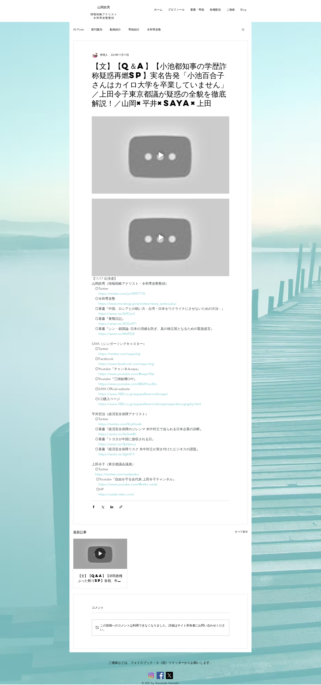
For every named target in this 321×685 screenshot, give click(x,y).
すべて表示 (241, 531)
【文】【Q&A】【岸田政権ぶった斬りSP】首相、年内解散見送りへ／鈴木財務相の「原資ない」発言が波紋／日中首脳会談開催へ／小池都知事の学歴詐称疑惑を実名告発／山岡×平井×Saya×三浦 (100, 578)
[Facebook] (160, 675)
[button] (243, 29)
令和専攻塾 (154, 29)
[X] (169, 675)
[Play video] (160, 155)
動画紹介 (115, 29)
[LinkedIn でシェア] (112, 507)
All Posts (78, 29)
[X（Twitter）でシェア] (102, 507)
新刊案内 (96, 29)
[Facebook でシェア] (93, 507)
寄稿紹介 (134, 29)
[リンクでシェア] (121, 507)
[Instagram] (151, 675)
